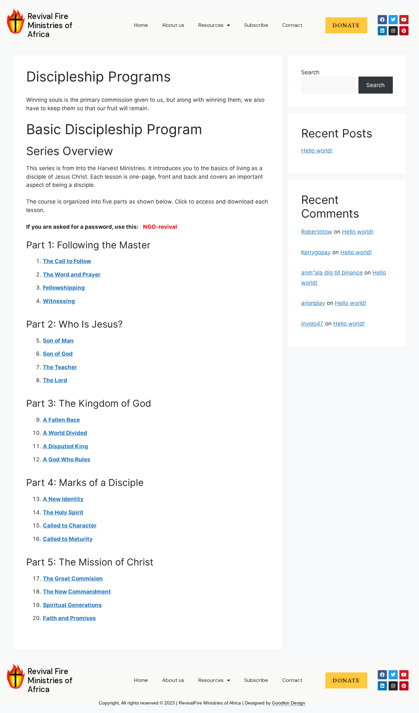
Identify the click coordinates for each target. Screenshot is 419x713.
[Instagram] (393, 30)
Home (141, 25)
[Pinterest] (404, 30)
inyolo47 (312, 323)
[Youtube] (404, 19)
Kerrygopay (316, 252)
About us (173, 25)
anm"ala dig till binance (332, 272)
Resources (211, 25)
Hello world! (317, 150)
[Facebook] (382, 19)
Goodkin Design (288, 702)
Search (310, 72)
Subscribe (256, 25)
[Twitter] (393, 19)
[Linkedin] (382, 30)
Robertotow (316, 231)
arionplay (313, 303)
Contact (292, 25)
